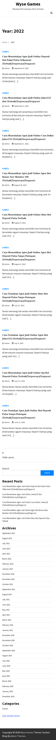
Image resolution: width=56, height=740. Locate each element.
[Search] (51, 13)
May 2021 (6, 610)
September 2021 (8, 589)
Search (5, 468)
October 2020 (7, 645)
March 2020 (6, 681)
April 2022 (6, 553)
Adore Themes (18, 735)
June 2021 (6, 604)
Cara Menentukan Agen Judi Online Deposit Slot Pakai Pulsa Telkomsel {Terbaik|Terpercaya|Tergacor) (26, 60)
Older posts (8, 457)
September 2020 (8, 650)
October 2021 (7, 584)
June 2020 (6, 666)
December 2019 (8, 696)
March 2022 (6, 559)
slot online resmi (11, 715)
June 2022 (6, 548)
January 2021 (7, 630)
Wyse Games (28, 4)
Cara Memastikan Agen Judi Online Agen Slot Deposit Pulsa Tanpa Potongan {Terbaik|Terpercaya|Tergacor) (26, 256)
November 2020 (8, 640)
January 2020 (7, 691)
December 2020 (8, 635)
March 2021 (6, 620)
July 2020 (6, 661)
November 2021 (8, 579)
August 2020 (7, 655)
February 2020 (7, 686)
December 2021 (8, 574)
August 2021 (7, 594)
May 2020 (6, 671)
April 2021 (6, 615)
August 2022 (7, 538)
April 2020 (6, 676)
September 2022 (8, 533)
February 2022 (7, 564)
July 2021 (6, 599)
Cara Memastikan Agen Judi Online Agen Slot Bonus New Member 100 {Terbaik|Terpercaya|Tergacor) (26, 177)
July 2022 (6, 543)
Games (5, 52)
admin (7, 68)
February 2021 (7, 625)
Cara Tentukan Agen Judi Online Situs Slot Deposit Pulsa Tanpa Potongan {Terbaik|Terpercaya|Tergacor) (25, 297)
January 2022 (7, 569)
